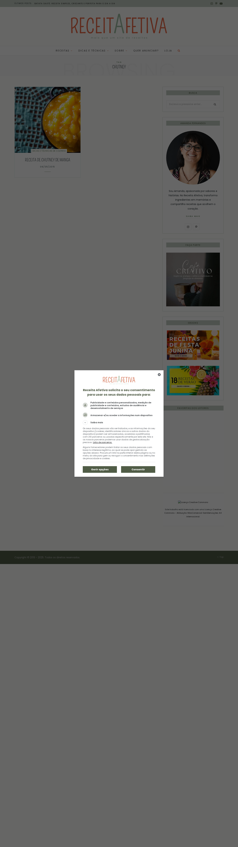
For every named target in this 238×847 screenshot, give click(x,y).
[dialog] (119, 423)
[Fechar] (159, 374)
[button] (119, 422)
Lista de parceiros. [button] (102, 442)
